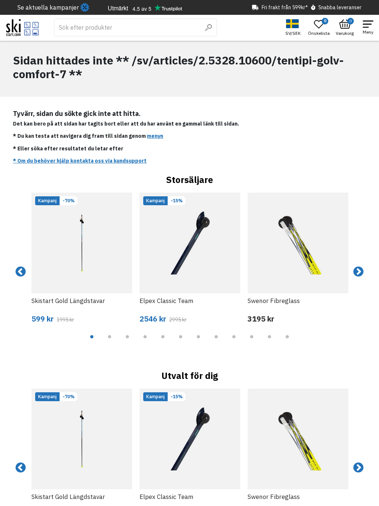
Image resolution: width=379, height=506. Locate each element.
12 (287, 342)
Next (358, 272)
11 (269, 342)
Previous (21, 272)
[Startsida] (22, 28)
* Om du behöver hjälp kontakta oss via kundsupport (80, 160)
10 (252, 342)
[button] (294, 28)
